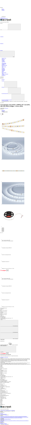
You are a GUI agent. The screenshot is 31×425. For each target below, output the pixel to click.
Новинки (3, 79)
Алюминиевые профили (4, 64)
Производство (4, 419)
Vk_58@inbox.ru (12, 410)
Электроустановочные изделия (12, 417)
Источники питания (3, 60)
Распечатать (6, 108)
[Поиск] (14, 27)
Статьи (13, 420)
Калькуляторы (20, 420)
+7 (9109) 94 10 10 (7, 410)
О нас (3, 8)
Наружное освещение (3, 70)
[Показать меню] (10, 84)
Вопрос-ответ (16, 420)
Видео (4, 420)
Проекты (3, 10)
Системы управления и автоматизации (17, 416)
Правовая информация (3, 414)
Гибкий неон (3, 71)
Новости (3, 9)
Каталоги (1, 420)
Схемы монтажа (24, 420)
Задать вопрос (2, 108)
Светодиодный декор (5, 417)
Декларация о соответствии (4, 357)
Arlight (6, 424)
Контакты (6, 18)
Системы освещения (3, 68)
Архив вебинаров (9, 420)
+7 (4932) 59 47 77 (2, 410)
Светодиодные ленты (3, 416)
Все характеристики (15, 332)
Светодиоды (3, 75)
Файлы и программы (15, 338)
